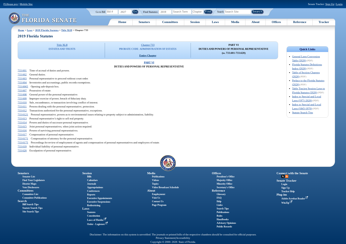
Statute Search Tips (302, 112)
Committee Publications (34, 197)
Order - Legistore (96, 224)
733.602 (22, 74)
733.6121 (23, 114)
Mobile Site (26, 4)
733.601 (22, 70)
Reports (91, 194)
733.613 (22, 118)
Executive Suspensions (98, 201)
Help (219, 201)
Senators (144, 22)
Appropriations (95, 187)
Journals (91, 183)
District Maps (29, 183)
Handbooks (223, 219)
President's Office (225, 176)
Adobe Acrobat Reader (293, 198)
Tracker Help (288, 191)
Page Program (159, 205)
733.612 (22, 110)
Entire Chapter (147, 55)
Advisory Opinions (226, 223)
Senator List (28, 176)
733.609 (22, 98)
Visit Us (156, 197)
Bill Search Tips (30, 204)
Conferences (93, 191)
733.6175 (23, 142)
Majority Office (224, 180)
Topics (155, 183)
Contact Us (158, 201)
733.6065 (23, 86)
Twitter (283, 176)
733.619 (22, 146)
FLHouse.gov (10, 4)
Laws (215, 22)
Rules (219, 215)
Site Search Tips (30, 211)
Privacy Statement (165, 238)
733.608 (22, 94)
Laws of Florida (95, 220)
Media (235, 22)
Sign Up (329, 4)
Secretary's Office (225, 187)
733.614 (22, 122)
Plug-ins (282, 194)
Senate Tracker (287, 180)
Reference (299, 22)
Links (220, 205)
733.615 (22, 126)
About (255, 22)
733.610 (22, 102)
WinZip (285, 202)
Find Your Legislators (33, 180)
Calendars (92, 180)
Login (339, 4)
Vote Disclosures (30, 187)
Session (195, 22)
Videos (155, 180)
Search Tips (223, 208)
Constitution (93, 215)
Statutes (91, 212)
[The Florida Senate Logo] (42, 18)
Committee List (30, 194)
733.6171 (23, 138)
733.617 (22, 134)
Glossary (221, 194)
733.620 (22, 150)
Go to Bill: (101, 12)
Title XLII (66, 30)
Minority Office (224, 183)
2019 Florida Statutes (47, 30)
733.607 (22, 90)
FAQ (219, 197)
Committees (170, 22)
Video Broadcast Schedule (165, 187)
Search (220, 11)
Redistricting (93, 205)
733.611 (22, 106)
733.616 (22, 130)
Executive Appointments (99, 198)
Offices (276, 22)
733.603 (22, 78)
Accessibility (183, 238)
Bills (89, 176)
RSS (286, 176)
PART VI (149, 62)
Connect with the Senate (292, 173)
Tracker (324, 22)
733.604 (22, 82)
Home (122, 22)
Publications (158, 176)
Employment (158, 194)
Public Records (224, 226)
